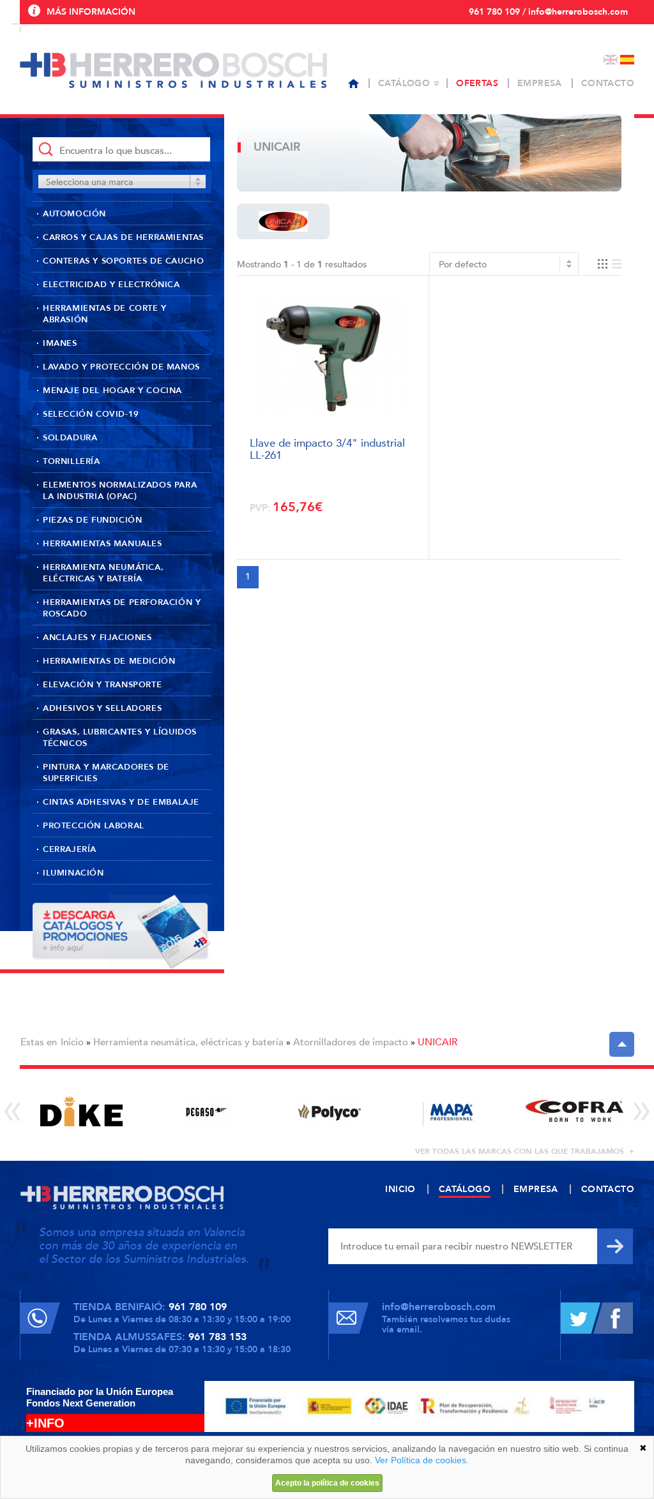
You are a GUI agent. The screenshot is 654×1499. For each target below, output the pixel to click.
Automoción (74, 214)
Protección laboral (93, 826)
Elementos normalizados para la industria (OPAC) (120, 490)
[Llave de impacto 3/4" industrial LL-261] (333, 357)
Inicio (72, 1042)
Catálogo (404, 83)
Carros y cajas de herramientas (123, 237)
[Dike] (81, 1111)
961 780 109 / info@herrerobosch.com (548, 12)
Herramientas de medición (109, 661)
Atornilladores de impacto (350, 1042)
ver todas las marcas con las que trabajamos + (524, 1151)
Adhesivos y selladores (102, 708)
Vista (609, 264)
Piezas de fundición (92, 520)
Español (627, 59)
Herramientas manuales (102, 543)
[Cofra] (574, 1111)
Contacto (607, 83)
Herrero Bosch (173, 70)
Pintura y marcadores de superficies (106, 772)
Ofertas (477, 83)
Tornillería (71, 461)
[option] (81, 1111)
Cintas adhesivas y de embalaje (121, 802)
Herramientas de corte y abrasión (105, 313)
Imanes (60, 343)
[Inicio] (353, 83)
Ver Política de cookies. (422, 1460)
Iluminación (73, 873)
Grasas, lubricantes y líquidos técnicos (120, 737)
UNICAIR (437, 1042)
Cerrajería (69, 849)
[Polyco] (328, 1111)
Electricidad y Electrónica (111, 284)
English (611, 59)
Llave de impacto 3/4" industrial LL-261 (327, 448)
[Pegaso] (204, 1111)
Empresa (539, 83)
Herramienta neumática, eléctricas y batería (103, 573)
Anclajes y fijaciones (97, 637)
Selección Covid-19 (91, 414)
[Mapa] (451, 1111)
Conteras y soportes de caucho (123, 261)
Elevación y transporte (102, 684)
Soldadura (70, 438)
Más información (91, 12)
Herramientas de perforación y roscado (122, 608)
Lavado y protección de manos (121, 367)
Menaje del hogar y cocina (112, 390)
